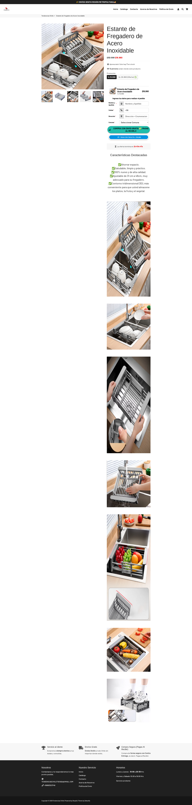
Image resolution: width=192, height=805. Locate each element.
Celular (111, 110)
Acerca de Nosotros (148, 9)
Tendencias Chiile (48, 16)
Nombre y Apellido (113, 104)
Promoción (111, 73)
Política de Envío (166, 9)
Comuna (112, 122)
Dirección (112, 116)
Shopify (74, 801)
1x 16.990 (112, 77)
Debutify (87, 801)
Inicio (115, 9)
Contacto (134, 9)
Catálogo (124, 9)
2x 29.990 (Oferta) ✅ (127, 77)
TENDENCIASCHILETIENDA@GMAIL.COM (57, 782)
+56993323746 (49, 785)
